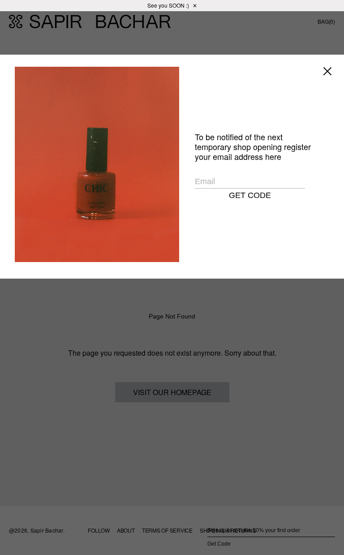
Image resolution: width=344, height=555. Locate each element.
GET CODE (250, 195)
